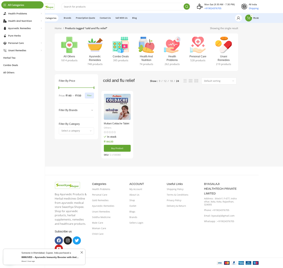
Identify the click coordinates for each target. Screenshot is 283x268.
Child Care (98, 233)
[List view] (185, 81)
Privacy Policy (174, 200)
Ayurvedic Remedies (103, 205)
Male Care (97, 222)
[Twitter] (77, 240)
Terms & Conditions (177, 194)
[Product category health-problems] (172, 52)
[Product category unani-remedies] (223, 52)
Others (107, 127)
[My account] (238, 18)
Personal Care (99, 194)
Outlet (132, 205)
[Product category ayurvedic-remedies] (95, 52)
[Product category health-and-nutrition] (146, 52)
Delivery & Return (176, 205)
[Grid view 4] (196, 81)
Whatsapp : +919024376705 (219, 221)
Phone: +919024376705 (216, 210)
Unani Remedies (101, 211)
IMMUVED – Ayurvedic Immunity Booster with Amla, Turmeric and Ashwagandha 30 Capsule (50, 257)
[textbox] (70, 130)
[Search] (187, 6)
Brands (133, 217)
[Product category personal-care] (198, 50)
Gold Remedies (100, 200)
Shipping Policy (175, 189)
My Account (135, 189)
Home (58, 28)
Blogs (132, 211)
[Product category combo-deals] (120, 50)
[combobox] (76, 130)
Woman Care (99, 228)
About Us (134, 194)
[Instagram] (68, 240)
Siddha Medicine (101, 217)
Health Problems (101, 189)
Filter (89, 95)
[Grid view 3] (190, 81)
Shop (132, 200)
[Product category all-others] (69, 50)
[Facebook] (59, 240)
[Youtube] (59, 249)
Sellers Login (136, 222)
